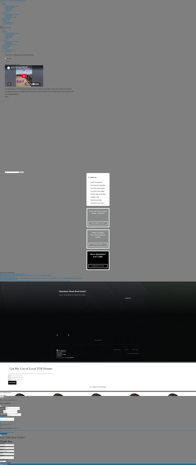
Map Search (9, 10)
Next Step (2, 417)
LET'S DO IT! (3, 433)
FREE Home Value (98, 223)
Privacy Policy (117, 349)
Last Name (2, 409)
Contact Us (128, 298)
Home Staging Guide (11, 17)
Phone (1, 412)
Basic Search (9, 8)
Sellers (4, 13)
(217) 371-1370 (5, 28)
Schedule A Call (10, 22)
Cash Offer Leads (7, 24)
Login (7, 11)
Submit (1, 421)
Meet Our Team (7, 18)
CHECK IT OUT (98, 244)
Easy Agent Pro (70, 357)
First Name (2, 407)
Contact (5, 21)
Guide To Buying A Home (12, 6)
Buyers (5, 4)
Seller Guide (9, 15)
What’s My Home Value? (12, 14)
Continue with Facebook (6, 424)
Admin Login (135, 349)
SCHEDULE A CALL (98, 266)
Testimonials (6, 19)
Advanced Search (10, 7)
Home (4, 3)
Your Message (3, 415)
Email (1, 410)
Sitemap (126, 349)
